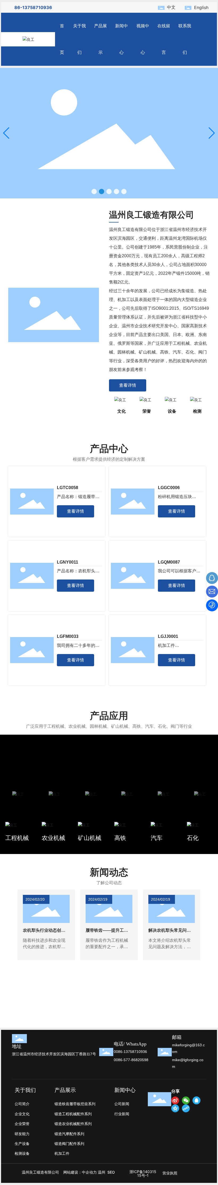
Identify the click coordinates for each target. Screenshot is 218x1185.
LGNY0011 (67, 562)
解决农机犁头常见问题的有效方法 (169, 932)
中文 (171, 7)
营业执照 (169, 1173)
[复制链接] (186, 1108)
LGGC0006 (169, 487)
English (201, 7)
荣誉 (146, 411)
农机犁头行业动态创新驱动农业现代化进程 (44, 932)
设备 (172, 411)
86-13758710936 (33, 7)
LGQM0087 (169, 562)
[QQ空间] (175, 1108)
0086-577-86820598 (131, 1060)
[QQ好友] (196, 1100)
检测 (197, 411)
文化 (121, 411)
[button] (94, 191)
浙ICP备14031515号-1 (142, 1173)
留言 (15, 998)
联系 (124, 998)
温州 (101, 1172)
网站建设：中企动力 (80, 1172)
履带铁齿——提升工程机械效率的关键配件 (107, 932)
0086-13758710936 (130, 1051)
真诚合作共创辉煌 (138, 1010)
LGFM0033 (67, 636)
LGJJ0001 (168, 636)
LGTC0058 (67, 487)
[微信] (186, 1100)
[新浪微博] (175, 1100)
